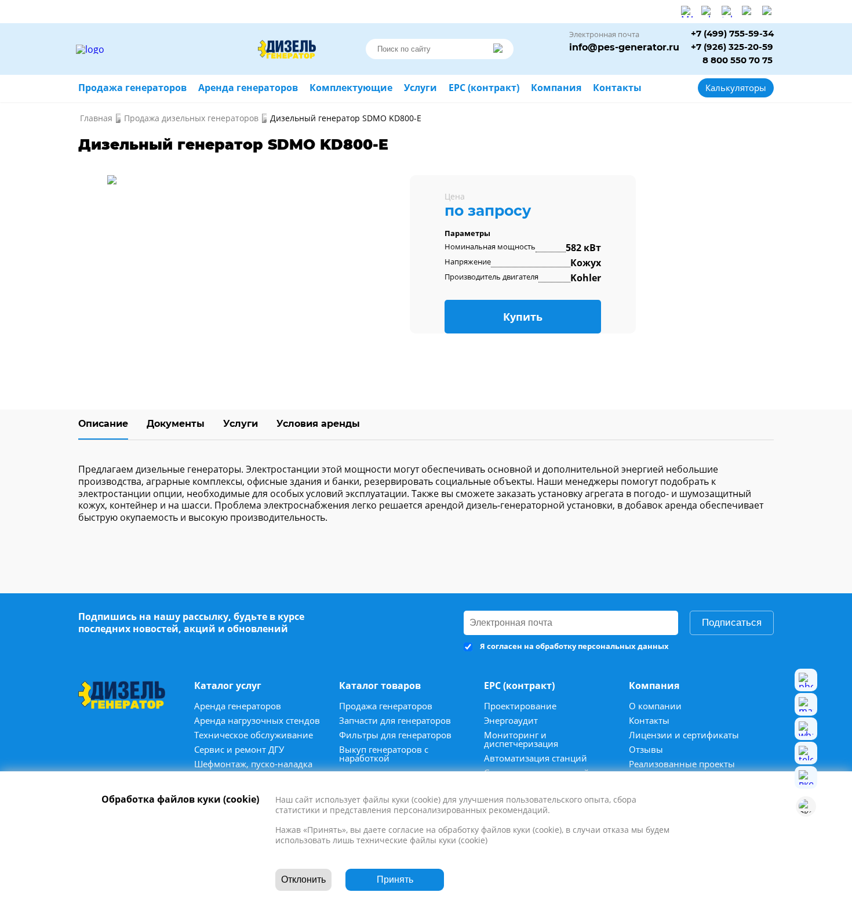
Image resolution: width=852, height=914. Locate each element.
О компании (655, 706)
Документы (176, 423)
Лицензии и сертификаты (684, 735)
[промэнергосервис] (165, 49)
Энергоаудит (511, 720)
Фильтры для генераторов (395, 735)
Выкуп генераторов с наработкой (383, 754)
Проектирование (520, 706)
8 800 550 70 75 (737, 61)
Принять (395, 879)
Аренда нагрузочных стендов (257, 720)
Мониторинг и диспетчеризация (521, 739)
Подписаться (732, 622)
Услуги (240, 423)
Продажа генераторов (385, 706)
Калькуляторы (735, 87)
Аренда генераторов (237, 706)
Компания (556, 87)
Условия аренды (318, 423)
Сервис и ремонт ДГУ (239, 749)
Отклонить (303, 879)
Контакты (649, 720)
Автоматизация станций (535, 758)
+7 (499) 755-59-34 (732, 34)
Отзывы (646, 749)
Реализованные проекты (682, 764)
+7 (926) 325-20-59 (732, 47)
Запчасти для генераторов (395, 720)
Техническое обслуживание (253, 735)
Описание (103, 423)
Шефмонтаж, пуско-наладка (253, 764)
